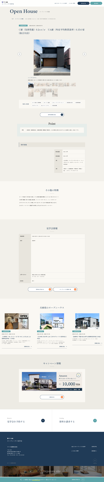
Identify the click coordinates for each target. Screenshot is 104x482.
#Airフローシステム (45, 105)
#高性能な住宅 (70, 102)
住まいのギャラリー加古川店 (38, 274)
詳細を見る (52, 397)
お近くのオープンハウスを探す (61, 3)
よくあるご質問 (72, 3)
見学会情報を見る (52, 114)
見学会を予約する (40, 289)
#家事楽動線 (78, 102)
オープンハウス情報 (19, 18)
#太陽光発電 (54, 105)
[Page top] (95, 460)
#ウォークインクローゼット (58, 102)
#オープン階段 (47, 102)
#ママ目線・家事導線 (36, 102)
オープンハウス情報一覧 (65, 289)
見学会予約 (83, 3)
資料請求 (96, 3)
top (13, 18)
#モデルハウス (35, 105)
